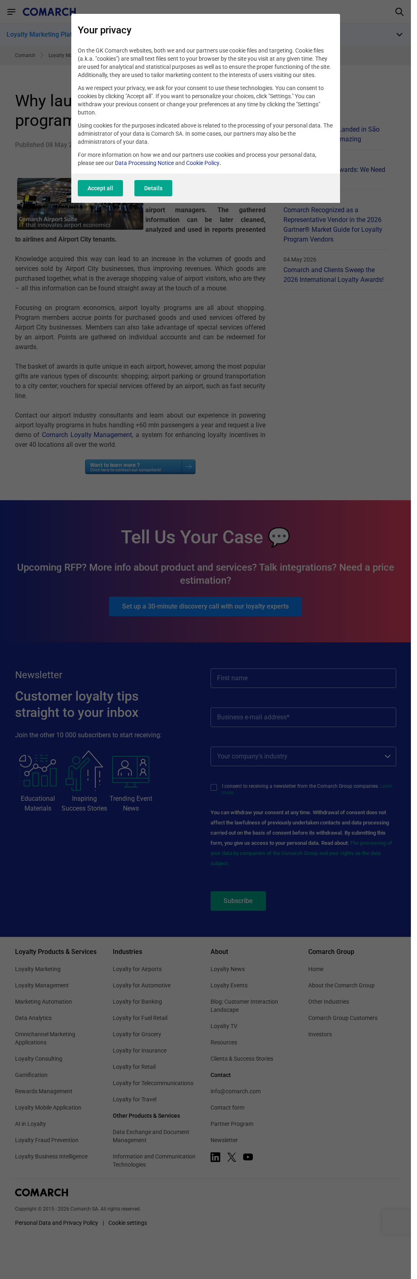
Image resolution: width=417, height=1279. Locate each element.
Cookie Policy (202, 163)
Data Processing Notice (144, 163)
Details (153, 188)
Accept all (100, 188)
